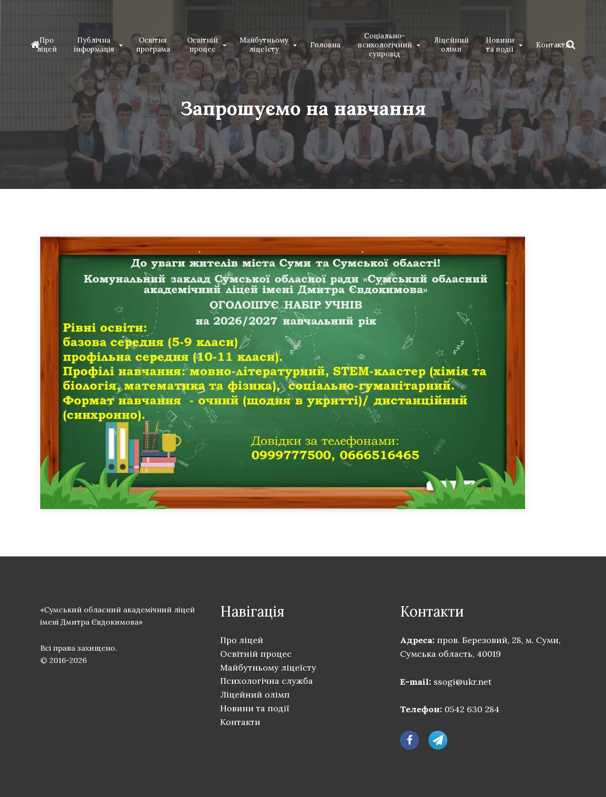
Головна (325, 44)
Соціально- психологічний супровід (384, 44)
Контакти (553, 44)
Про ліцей (46, 45)
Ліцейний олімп (451, 45)
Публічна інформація (94, 45)
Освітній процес (202, 45)
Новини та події (500, 45)
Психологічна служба (266, 680)
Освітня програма (153, 45)
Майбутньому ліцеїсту (264, 45)
